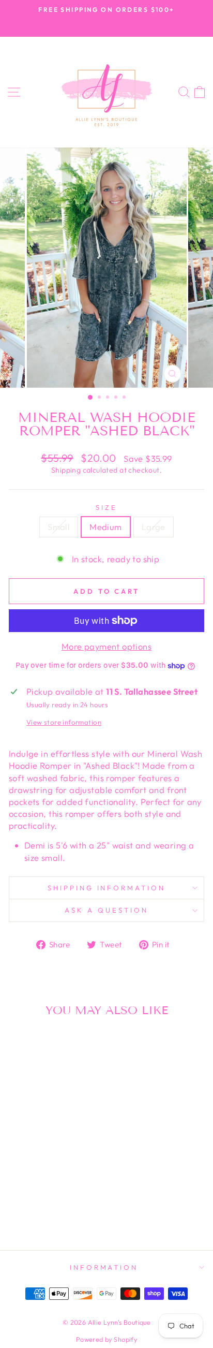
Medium (105, 526)
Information (104, 1267)
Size (106, 507)
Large (153, 526)
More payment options (106, 646)
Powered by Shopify (106, 1339)
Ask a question (106, 910)
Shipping (66, 470)
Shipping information (107, 888)
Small (59, 526)
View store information (63, 722)
